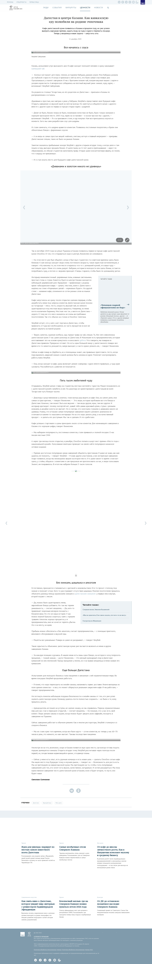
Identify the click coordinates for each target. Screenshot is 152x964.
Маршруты (71, 8)
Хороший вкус (47, 803)
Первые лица (34, 2)
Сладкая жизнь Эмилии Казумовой (96, 609)
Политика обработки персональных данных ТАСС (77, 949)
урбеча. (83, 340)
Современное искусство (29, 897)
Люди (46, 8)
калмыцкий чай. (38, 68)
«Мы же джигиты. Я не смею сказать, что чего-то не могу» (104, 615)
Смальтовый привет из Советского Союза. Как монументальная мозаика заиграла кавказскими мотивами (113, 912)
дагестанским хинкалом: (85, 593)
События (57, 8)
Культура (100, 897)
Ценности (85, 8)
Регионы (10, 2)
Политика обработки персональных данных (47, 949)
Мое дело (59, 803)
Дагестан (36, 803)
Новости (98, 8)
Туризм (23, 843)
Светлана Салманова (40, 779)
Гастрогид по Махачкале (92, 621)
